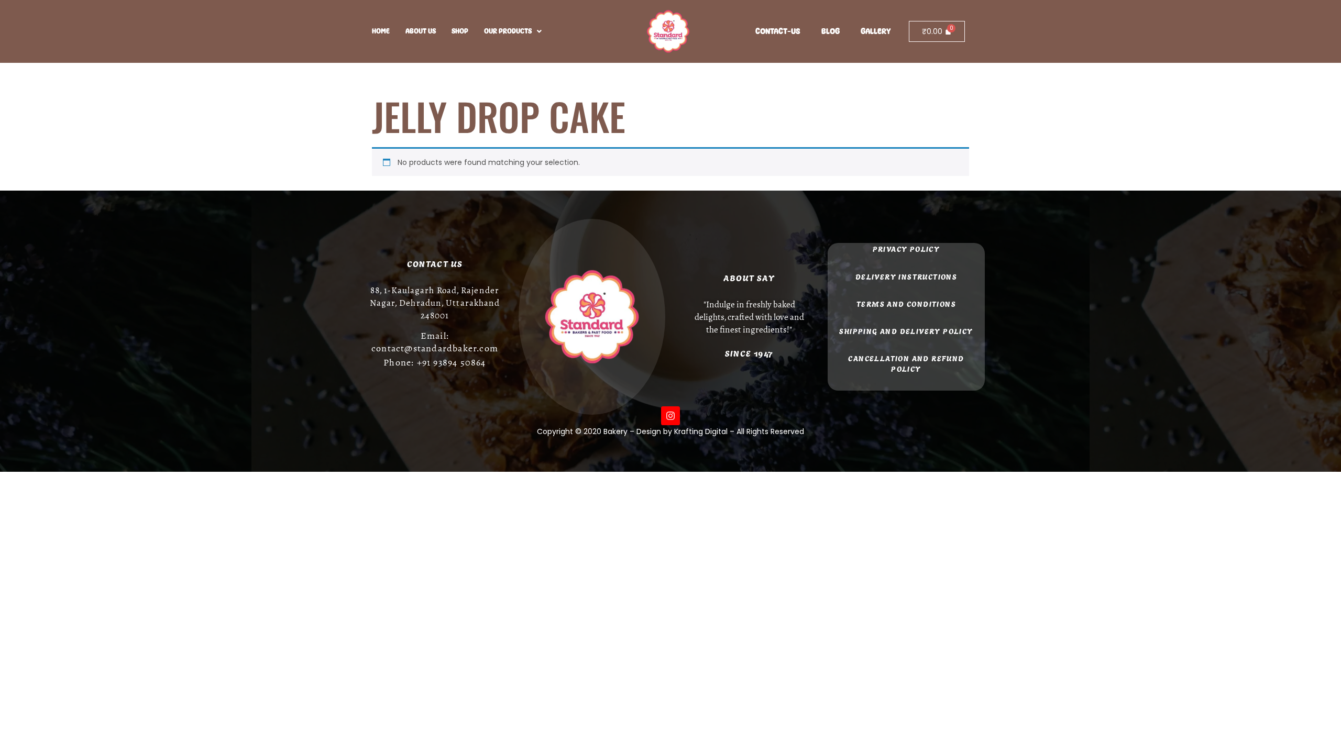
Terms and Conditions (906, 303)
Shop (460, 31)
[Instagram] (670, 415)
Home (381, 31)
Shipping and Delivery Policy (906, 330)
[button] (512, 31)
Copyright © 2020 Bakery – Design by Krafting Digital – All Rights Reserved (670, 431)
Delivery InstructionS (906, 276)
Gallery (876, 31)
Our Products (508, 31)
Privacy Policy (906, 248)
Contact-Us (777, 31)
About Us (420, 31)
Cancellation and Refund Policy (906, 363)
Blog (830, 31)
